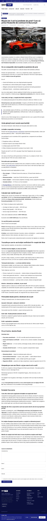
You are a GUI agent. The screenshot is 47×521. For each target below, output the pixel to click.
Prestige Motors (7, 185)
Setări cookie (40, 496)
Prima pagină (4, 8)
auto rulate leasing (10, 165)
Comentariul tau (4, 450)
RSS (38, 494)
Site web (3, 473)
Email (2, 468)
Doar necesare (34, 517)
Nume (2, 463)
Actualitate (11, 8)
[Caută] (44, 5)
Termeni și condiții (30, 500)
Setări (27, 517)
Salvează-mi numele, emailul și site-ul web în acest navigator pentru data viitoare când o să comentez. (23, 478)
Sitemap (39, 493)
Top (31, 8)
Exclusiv (22, 8)
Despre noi (4, 504)
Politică (27, 8)
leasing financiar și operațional (16, 131)
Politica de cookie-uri (11, 519)
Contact (4, 506)
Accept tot (42, 517)
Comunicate (4, 18)
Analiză (17, 8)
